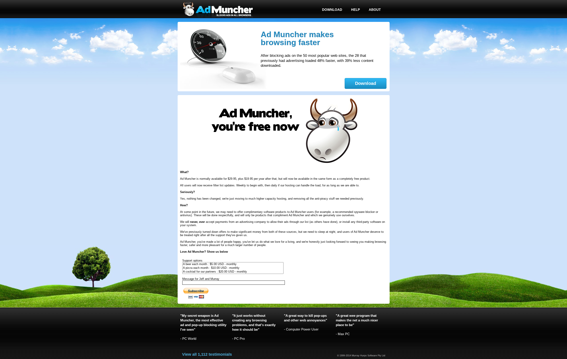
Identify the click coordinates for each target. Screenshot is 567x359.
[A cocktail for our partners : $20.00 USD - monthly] (233, 272)
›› (381, 27)
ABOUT (375, 9)
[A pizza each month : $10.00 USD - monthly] (233, 268)
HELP (355, 9)
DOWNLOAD (332, 9)
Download (365, 83)
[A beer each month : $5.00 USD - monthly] (233, 264)
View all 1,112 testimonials (207, 354)
